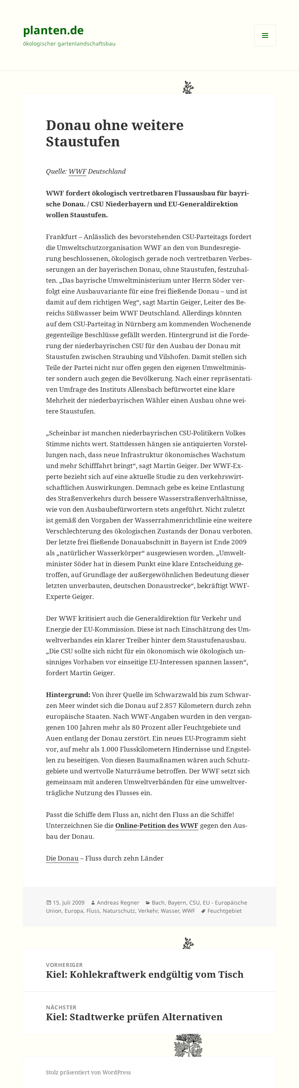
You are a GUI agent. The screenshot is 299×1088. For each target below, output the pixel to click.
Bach (158, 902)
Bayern (177, 902)
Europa (74, 910)
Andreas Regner (118, 902)
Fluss (93, 910)
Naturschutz (119, 910)
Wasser (170, 910)
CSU (194, 902)
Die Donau (62, 858)
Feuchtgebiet (225, 910)
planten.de (53, 29)
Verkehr (148, 910)
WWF (77, 171)
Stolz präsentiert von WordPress (88, 1072)
